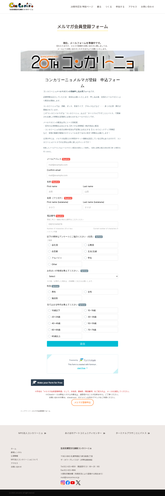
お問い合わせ (147, 6)
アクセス (132, 6)
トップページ (25, 411)
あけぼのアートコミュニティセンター (83, 433)
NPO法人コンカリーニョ (30, 433)
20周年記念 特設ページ (82, 6)
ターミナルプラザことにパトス (131, 433)
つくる (108, 6)
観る (99, 6)
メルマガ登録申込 (82, 402)
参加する (120, 6)
